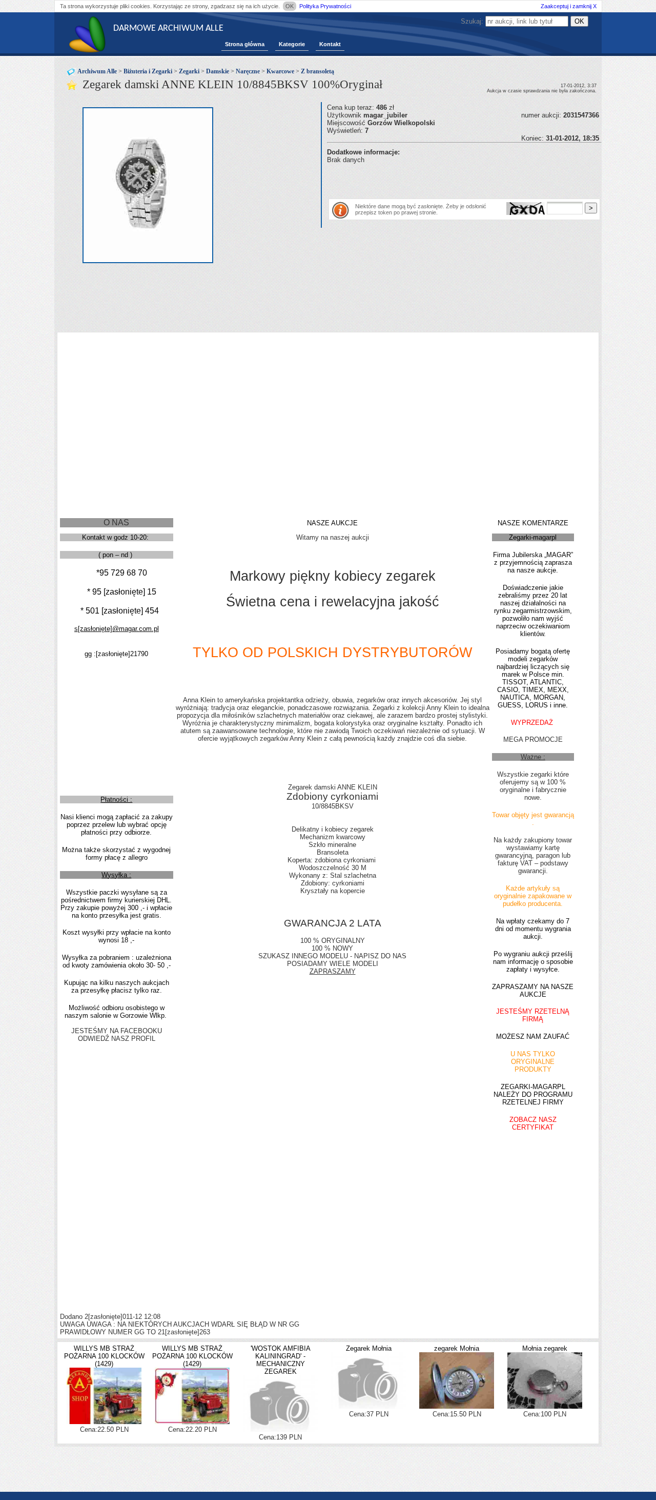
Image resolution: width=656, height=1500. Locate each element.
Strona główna (244, 44)
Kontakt (330, 44)
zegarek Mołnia (456, 1348)
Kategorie (292, 44)
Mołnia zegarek (544, 1348)
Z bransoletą (317, 71)
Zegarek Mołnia (369, 1348)
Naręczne (248, 71)
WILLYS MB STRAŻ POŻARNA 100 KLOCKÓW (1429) (104, 1356)
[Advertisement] (447, 179)
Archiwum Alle (97, 71)
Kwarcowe (280, 71)
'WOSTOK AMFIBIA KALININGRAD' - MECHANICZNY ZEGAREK (281, 1360)
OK (289, 6)
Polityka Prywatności (325, 6)
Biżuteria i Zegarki (148, 71)
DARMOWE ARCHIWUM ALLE (168, 28)
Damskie (217, 71)
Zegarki (189, 71)
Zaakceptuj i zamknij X (569, 6)
